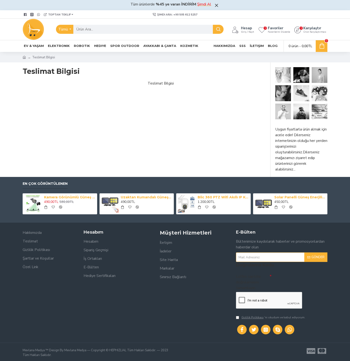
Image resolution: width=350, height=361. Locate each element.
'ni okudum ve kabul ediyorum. (273, 317)
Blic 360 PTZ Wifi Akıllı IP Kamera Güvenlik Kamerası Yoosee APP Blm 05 (223, 197)
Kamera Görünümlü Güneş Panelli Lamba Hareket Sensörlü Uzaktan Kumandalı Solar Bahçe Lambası (69, 197)
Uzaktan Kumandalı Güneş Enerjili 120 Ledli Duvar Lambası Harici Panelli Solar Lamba (146, 197)
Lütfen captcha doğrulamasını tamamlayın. (248, 282)
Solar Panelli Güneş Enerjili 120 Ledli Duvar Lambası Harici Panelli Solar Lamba (300, 197)
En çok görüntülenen (45, 184)
